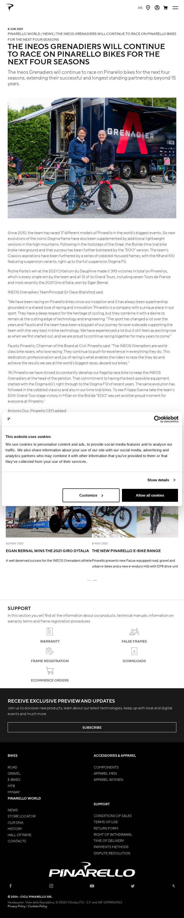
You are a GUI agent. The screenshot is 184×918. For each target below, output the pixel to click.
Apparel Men (105, 773)
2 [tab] (95, 580)
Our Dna (15, 822)
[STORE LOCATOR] (148, 7)
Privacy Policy (17, 906)
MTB (11, 786)
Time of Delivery (109, 840)
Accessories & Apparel (115, 755)
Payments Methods (111, 847)
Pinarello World (24, 798)
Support (102, 804)
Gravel (14, 773)
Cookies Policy (37, 906)
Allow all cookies (150, 495)
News (13, 810)
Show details (158, 480)
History (15, 828)
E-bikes (14, 779)
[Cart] (166, 7)
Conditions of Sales (113, 815)
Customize (88, 495)
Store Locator (21, 816)
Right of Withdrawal (113, 834)
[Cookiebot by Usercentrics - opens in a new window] (157, 419)
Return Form (106, 828)
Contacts (17, 841)
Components (106, 767)
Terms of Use (106, 822)
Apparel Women (108, 779)
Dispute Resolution (112, 853)
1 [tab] (89, 580)
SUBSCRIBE (92, 727)
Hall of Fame (19, 835)
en (140, 8)
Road (12, 767)
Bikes (12, 755)
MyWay (14, 792)
